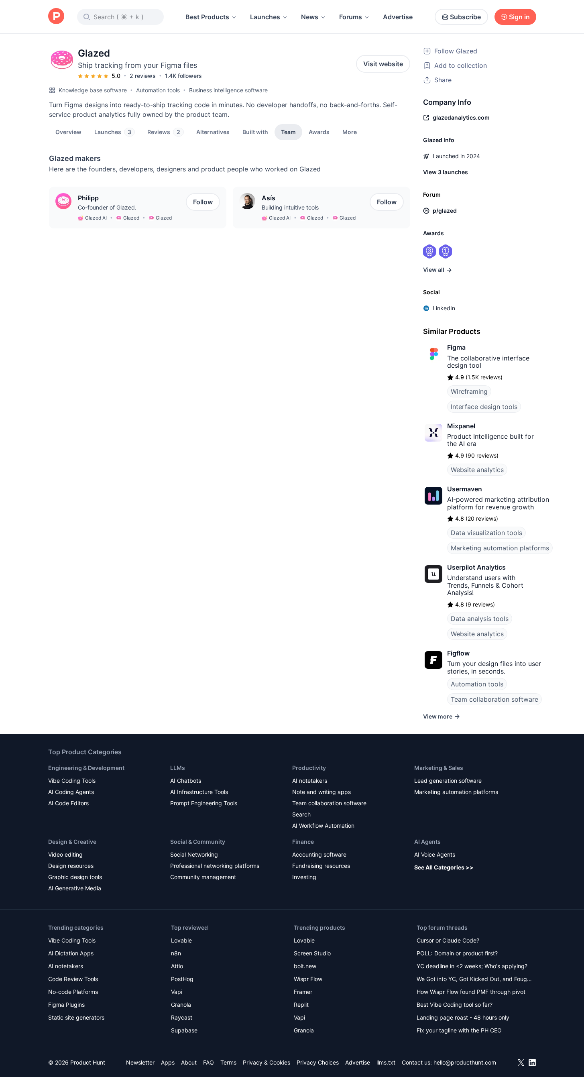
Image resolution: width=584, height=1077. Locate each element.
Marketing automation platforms (500, 548)
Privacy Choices (318, 1062)
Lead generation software (448, 780)
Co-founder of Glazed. (107, 207)
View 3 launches (445, 172)
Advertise (398, 17)
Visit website (383, 64)
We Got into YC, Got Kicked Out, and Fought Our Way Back (474, 979)
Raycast (181, 1017)
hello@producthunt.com (464, 1062)
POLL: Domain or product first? (457, 953)
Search (301, 814)
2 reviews (143, 75)
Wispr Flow (308, 978)
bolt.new (305, 966)
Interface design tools (484, 407)
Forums (350, 17)
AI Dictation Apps (71, 953)
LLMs (177, 767)
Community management (203, 876)
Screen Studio (312, 953)
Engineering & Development (86, 767)
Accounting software (319, 854)
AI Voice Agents (434, 854)
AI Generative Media (74, 888)
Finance (303, 841)
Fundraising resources (321, 865)
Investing (304, 876)
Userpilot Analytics (476, 567)
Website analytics (477, 470)
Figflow (458, 653)
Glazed (131, 218)
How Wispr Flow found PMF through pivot (471, 991)
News (309, 17)
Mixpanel (461, 426)
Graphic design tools (75, 876)
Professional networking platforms (214, 865)
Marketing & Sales (438, 767)
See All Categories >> (444, 867)
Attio (177, 966)
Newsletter (140, 1062)
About (189, 1062)
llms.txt (385, 1062)
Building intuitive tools (290, 207)
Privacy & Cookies (266, 1062)
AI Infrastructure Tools (199, 791)
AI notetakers (309, 780)
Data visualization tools (486, 533)
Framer (303, 991)
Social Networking (194, 854)
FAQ (208, 1062)
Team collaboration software (494, 699)
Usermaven (464, 489)
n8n (176, 953)
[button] (349, 132)
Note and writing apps (321, 791)
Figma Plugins (66, 1004)
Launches (265, 17)
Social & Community (197, 841)
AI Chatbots (185, 780)
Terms (228, 1062)
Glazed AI (96, 218)
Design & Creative (72, 841)
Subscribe (465, 17)
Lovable (181, 940)
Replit (301, 1004)
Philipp (88, 198)
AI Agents (427, 841)
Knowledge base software (93, 90)
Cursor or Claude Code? (448, 940)
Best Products (207, 17)
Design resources (71, 865)
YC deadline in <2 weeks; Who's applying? (472, 966)
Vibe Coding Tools (72, 780)
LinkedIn (444, 308)
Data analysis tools (480, 619)
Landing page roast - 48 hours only (463, 1017)
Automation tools (158, 90)
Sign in (519, 17)
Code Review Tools (73, 978)
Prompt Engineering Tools (203, 803)
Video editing (65, 854)
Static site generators (76, 1017)
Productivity (309, 767)
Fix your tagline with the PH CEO (459, 1030)
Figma (456, 347)
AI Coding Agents (71, 791)
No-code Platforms (73, 991)
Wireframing (469, 391)
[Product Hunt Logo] (56, 16)
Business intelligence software (228, 90)
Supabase (184, 1030)
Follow (203, 202)
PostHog (182, 978)
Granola (181, 1004)
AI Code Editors (68, 803)
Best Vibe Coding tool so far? (454, 1004)
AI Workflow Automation (323, 825)
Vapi (176, 991)
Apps (168, 1062)
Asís (268, 198)
